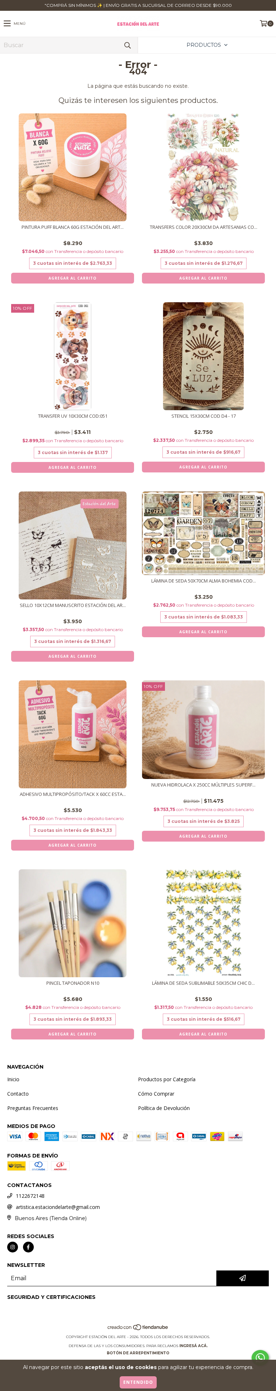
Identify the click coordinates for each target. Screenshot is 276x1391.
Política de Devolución (164, 1108)
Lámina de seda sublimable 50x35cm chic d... (203, 983)
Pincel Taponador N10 (72, 983)
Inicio (13, 1079)
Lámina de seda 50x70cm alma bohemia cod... (203, 581)
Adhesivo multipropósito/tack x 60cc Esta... (73, 794)
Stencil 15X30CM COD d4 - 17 (203, 416)
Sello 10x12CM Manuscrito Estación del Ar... (73, 605)
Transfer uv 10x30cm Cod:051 (72, 416)
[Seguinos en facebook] (28, 1247)
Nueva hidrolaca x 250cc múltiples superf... (203, 785)
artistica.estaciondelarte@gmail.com (58, 1207)
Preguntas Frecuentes (32, 1108)
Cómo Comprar (156, 1093)
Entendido (138, 1382)
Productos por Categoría (167, 1079)
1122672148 (30, 1195)
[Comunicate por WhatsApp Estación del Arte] (260, 1358)
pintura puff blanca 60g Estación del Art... (73, 227)
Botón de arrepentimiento (138, 1353)
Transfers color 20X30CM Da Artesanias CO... (203, 227)
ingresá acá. (193, 1346)
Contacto (18, 1093)
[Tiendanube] (138, 1329)
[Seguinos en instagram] (12, 1247)
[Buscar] (127, 45)
